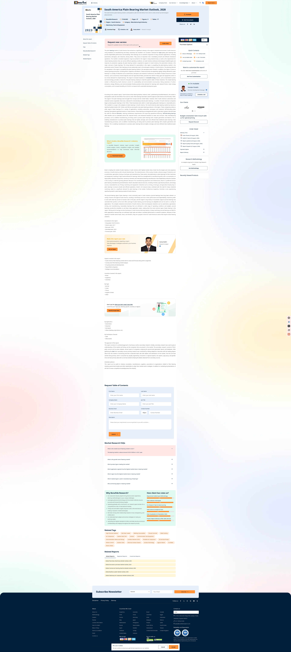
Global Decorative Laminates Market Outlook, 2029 (118, 564)
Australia (135, 612)
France (121, 617)
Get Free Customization (194, 76)
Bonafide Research (112, 19)
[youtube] (193, 601)
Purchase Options (186, 44)
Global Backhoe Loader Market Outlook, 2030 (117, 572)
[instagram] (187, 601)
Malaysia (148, 620)
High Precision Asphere (112, 533)
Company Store (163, 3)
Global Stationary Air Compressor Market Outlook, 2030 (120, 575)
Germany (135, 617)
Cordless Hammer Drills (134, 539)
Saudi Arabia (136, 625)
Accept (174, 647)
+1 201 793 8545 (200, 57)
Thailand (121, 630)
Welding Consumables (139, 533)
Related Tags (86, 55)
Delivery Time (183, 132)
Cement (132, 536)
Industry (95, 3)
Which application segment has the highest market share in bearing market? (127, 469)
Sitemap (113, 600)
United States (122, 633)
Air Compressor (110, 536)
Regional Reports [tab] (122, 556)
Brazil (147, 612)
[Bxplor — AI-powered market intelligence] (153, 2)
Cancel (163, 647)
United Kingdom (164, 630)
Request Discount (194, 122)
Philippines (136, 622)
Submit (114, 434)
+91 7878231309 (200, 53)
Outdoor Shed (120, 542)
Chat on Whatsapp (187, 53)
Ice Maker (170, 542)
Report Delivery (184, 152)
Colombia (148, 614)
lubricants (119, 113)
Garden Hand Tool (122, 536)
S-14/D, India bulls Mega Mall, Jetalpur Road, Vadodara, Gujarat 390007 (186, 617)
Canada (162, 612)
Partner (94, 620)
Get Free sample (188, 20)
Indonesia (162, 617)
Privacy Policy (105, 600)
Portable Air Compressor (149, 539)
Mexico (162, 620)
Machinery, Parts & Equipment (115, 25)
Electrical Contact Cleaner (134, 542)
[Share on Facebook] (187, 24)
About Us (94, 612)
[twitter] (183, 600)
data (113, 351)
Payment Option (184, 149)
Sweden (135, 628)
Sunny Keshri (136, 29)
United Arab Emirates (152, 630)
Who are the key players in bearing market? (119, 483)
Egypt (161, 614)
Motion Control (110, 542)
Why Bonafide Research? (89, 51)
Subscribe (183, 592)
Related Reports (87, 58)
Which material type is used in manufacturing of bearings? (123, 479)
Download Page (111, 29)
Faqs (84, 47)
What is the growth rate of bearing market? (119, 459)
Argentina (122, 612)
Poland (148, 622)
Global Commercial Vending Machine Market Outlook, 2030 (121, 568)
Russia (121, 625)
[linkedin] (190, 601)
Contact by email (186, 61)
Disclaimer (95, 600)
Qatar (161, 622)
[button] (199, 3)
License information (97, 622)
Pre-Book (188, 14)
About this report (87, 39)
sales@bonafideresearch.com (182, 623)
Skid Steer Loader (125, 533)
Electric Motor (109, 545)
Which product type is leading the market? (119, 464)
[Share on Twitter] (190, 24)
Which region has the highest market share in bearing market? (124, 474)
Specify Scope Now (114, 310)
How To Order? (96, 625)
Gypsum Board (161, 542)
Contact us (95, 636)
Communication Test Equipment (145, 536)
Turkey (134, 630)
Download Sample (117, 155)
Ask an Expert (112, 249)
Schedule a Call (124, 29)
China (134, 614)
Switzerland (149, 628)
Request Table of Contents (89, 43)
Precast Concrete (153, 533)
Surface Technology (149, 542)
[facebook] (180, 601)
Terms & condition (97, 630)
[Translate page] (203, 3)
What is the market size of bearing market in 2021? (121, 448)
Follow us (175, 601)
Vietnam (135, 633)
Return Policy (95, 628)
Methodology (95, 614)
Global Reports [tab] (110, 556)
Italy (120, 620)
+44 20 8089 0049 (187, 57)
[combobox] (204, 39)
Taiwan (162, 628)
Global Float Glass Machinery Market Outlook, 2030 (119, 561)
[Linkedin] (160, 246)
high (160, 52)
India (147, 617)
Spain (120, 628)
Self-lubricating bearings (169, 113)
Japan (134, 620)
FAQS (93, 633)
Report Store (211, 3)
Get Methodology (194, 168)
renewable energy (151, 77)
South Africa (149, 625)
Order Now (165, 43)
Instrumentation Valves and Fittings (115, 539)
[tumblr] (197, 601)
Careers (94, 617)
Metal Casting (164, 533)
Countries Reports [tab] (135, 556)
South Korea (163, 625)
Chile (120, 614)
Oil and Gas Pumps (164, 539)
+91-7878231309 (179, 621)
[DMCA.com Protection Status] (158, 639)
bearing (112, 50)
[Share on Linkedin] (194, 24)
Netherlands (122, 622)
